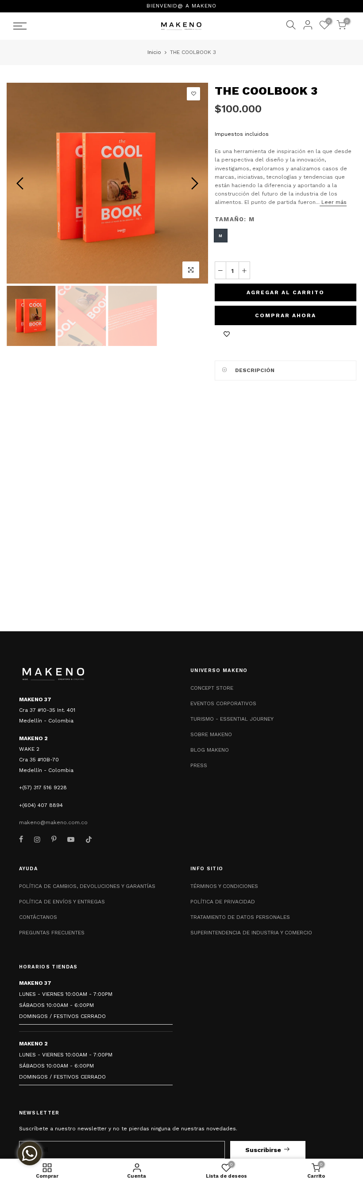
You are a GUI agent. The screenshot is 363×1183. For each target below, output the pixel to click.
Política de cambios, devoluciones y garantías (87, 886)
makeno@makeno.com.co (53, 822)
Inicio (154, 52)
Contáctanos (38, 917)
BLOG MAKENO (209, 750)
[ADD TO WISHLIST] (227, 334)
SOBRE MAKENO (211, 734)
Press (198, 765)
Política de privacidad (222, 902)
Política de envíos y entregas (62, 902)
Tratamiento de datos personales (240, 917)
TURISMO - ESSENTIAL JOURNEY (232, 719)
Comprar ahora (285, 315)
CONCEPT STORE (211, 688)
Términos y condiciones (224, 886)
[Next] (193, 183)
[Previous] (21, 183)
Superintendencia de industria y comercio (251, 933)
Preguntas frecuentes (52, 933)
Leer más (333, 202)
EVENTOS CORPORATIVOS (223, 703)
